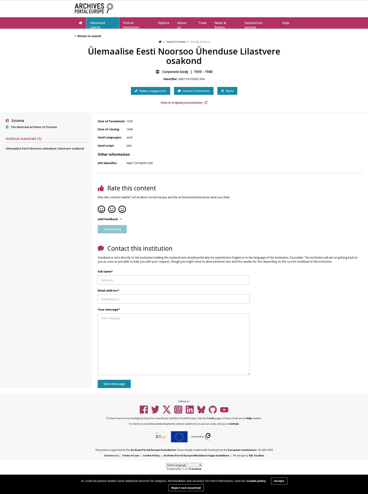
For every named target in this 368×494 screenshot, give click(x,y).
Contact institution (196, 91)
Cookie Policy (151, 455)
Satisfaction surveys (254, 24)
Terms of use (130, 455)
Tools (202, 23)
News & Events (220, 24)
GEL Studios (256, 455)
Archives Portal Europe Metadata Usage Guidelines (196, 455)
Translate (195, 469)
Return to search (89, 36)
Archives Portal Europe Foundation (153, 450)
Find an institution (131, 24)
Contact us (111, 455)
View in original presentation (182, 102)
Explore (163, 23)
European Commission (242, 450)
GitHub (234, 423)
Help (249, 418)
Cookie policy (256, 481)
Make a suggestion (152, 91)
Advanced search (97, 24)
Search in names (176, 41)
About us (182, 24)
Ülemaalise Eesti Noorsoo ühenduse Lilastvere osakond (45, 148)
